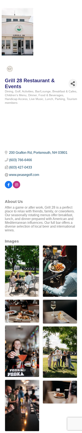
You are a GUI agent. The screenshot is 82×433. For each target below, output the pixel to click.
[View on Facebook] (8, 187)
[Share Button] (73, 83)
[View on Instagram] (16, 187)
